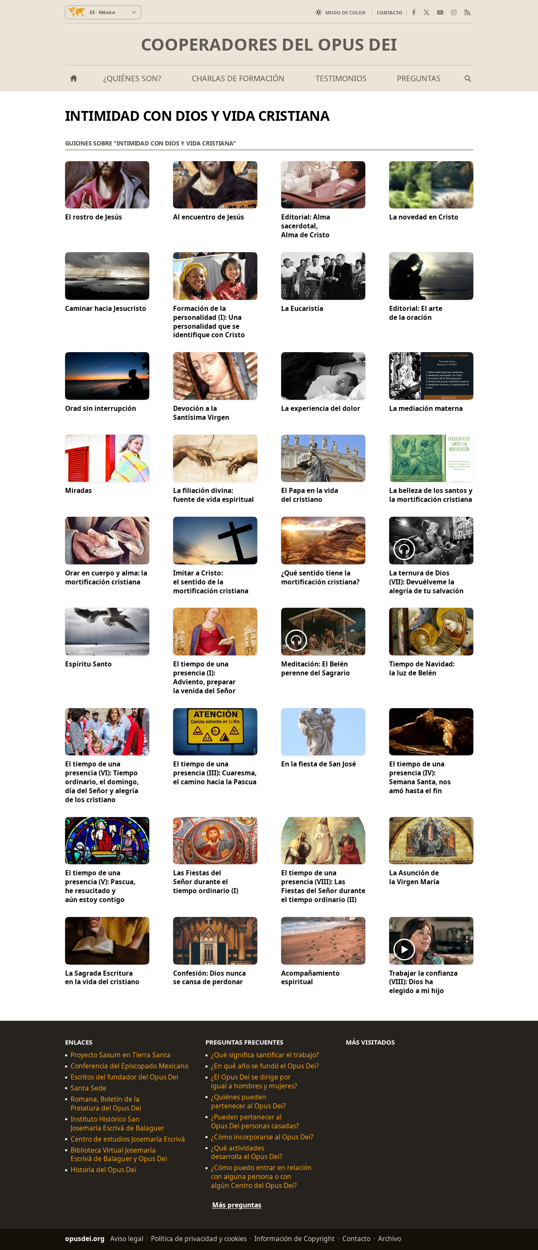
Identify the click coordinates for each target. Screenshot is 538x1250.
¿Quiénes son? (132, 78)
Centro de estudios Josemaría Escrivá (128, 1139)
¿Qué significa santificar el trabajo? (265, 1055)
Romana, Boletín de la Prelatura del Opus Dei (106, 1104)
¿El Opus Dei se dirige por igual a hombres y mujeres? (254, 1082)
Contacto (389, 12)
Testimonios (341, 78)
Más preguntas (237, 1205)
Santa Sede (88, 1088)
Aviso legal (126, 1238)
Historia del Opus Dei (103, 1170)
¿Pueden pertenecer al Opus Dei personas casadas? (255, 1121)
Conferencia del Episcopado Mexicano (129, 1066)
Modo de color (345, 12)
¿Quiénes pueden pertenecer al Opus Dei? (248, 1101)
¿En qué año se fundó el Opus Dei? (265, 1066)
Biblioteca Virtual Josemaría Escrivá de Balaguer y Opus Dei (119, 1155)
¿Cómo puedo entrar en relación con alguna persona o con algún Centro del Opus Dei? (261, 1177)
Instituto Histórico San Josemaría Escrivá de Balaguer (117, 1124)
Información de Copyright (294, 1238)
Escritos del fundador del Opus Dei (124, 1077)
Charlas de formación (238, 78)
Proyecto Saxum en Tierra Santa (121, 1055)
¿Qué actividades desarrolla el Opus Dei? (246, 1153)
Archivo (389, 1238)
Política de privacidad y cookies (199, 1238)
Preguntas (419, 78)
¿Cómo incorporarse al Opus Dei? (262, 1137)
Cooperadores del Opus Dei (269, 44)
